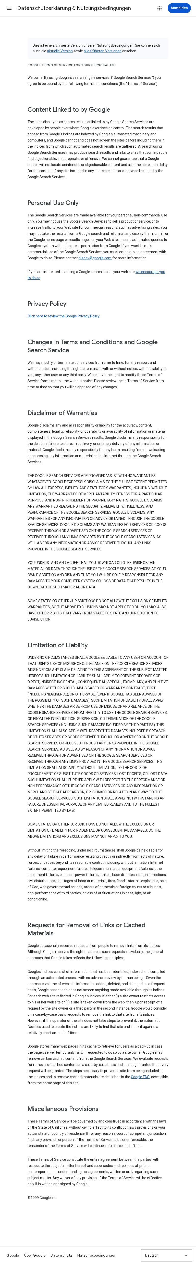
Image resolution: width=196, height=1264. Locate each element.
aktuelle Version (60, 51)
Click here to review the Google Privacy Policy (63, 316)
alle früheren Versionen (102, 51)
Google (12, 1255)
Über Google (35, 1255)
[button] (9, 8)
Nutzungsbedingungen (96, 1255)
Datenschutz (61, 1255)
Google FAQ (140, 1077)
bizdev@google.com (95, 258)
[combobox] (166, 1255)
